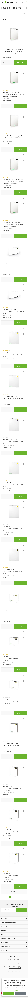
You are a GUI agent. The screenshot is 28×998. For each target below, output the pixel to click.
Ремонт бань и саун (8, 938)
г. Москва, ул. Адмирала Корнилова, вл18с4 (15, 967)
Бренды (4, 934)
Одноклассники (18, 973)
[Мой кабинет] (22, 2)
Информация (5, 946)
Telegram (14, 973)
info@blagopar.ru (15, 959)
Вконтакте (10, 973)
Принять (9, 993)
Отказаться (21, 993)
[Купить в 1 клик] (23, 30)
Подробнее (15, 990)
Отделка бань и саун (8, 922)
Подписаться (21, 909)
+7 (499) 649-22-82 (14, 956)
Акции (3, 930)
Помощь (4, 950)
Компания (4, 942)
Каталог (4, 918)
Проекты (4, 926)
